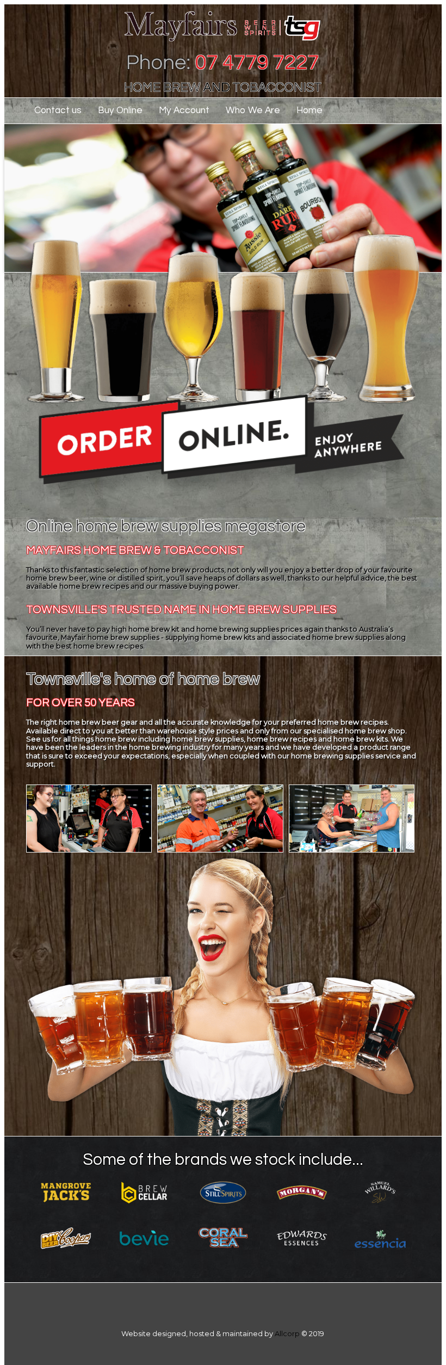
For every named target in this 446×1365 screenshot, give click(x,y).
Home (309, 110)
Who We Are (253, 110)
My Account (184, 110)
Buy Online (120, 110)
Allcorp (287, 1334)
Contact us (58, 110)
